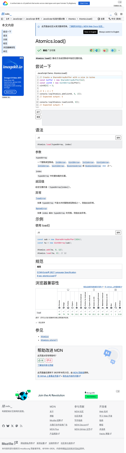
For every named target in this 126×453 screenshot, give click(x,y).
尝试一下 (7, 31)
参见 (5, 51)
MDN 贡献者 (78, 372)
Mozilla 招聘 (55, 420)
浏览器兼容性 (9, 47)
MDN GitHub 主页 (82, 429)
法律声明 (53, 443)
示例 (5, 39)
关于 (52, 411)
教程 (101, 425)
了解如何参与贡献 (45, 365)
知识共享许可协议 (72, 448)
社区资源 (78, 416)
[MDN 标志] (7, 406)
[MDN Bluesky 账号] (7, 425)
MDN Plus (54, 429)
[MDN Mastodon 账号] (16, 425)
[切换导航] (121, 14)
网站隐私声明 (26, 443)
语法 (5, 35)
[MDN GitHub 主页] (3, 425)
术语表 (102, 429)
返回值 (39, 181)
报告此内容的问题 (71, 376)
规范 (5, 43)
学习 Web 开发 (105, 416)
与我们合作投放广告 (58, 425)
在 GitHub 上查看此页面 (48, 376)
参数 (38, 152)
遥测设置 (41, 443)
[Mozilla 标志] (10, 443)
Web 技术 (103, 411)
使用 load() (42, 225)
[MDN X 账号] (12, 425)
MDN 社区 (79, 411)
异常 (38, 192)
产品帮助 (54, 433)
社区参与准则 (67, 443)
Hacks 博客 (104, 433)
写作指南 (78, 420)
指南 (101, 420)
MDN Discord (80, 425)
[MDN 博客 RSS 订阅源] (21, 425)
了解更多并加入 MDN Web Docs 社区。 (86, 26)
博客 (52, 416)
